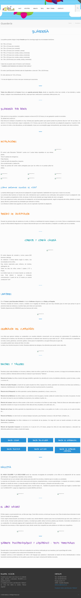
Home (70, 23)
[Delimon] (8, 8)
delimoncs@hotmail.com (61, 584)
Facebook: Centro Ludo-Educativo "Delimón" (66, 588)
